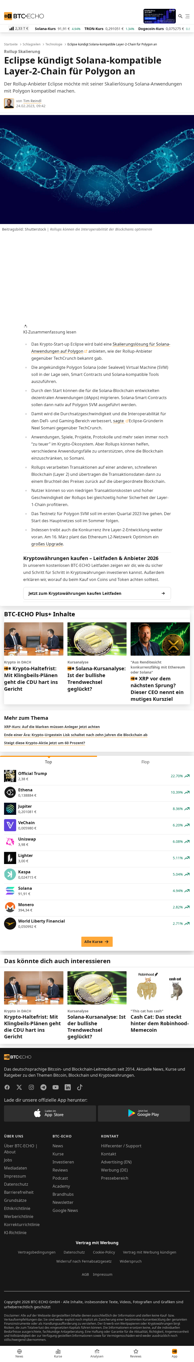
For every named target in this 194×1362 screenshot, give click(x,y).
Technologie (53, 44)
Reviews (60, 1170)
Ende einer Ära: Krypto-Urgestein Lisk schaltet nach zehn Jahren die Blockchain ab (76, 734)
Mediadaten (15, 1168)
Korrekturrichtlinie (22, 1224)
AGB (85, 1274)
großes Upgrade (47, 544)
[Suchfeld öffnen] (180, 16)
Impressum (15, 1176)
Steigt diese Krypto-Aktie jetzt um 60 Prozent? (44, 742)
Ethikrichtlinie (17, 1208)
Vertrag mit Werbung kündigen (149, 1252)
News (58, 1146)
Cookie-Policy (104, 1252)
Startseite (11, 44)
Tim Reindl (32, 100)
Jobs (8, 1160)
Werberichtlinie (18, 1216)
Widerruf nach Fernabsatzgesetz (84, 1261)
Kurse (58, 1154)
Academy (61, 1186)
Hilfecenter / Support (121, 1146)
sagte (119, 421)
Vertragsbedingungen (37, 1252)
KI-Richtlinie (15, 1232)
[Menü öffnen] (187, 16)
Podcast (60, 1178)
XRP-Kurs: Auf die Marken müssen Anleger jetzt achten (52, 726)
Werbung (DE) (114, 1170)
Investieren (63, 1162)
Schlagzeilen (31, 44)
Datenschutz (16, 1184)
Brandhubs (63, 1194)
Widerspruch (131, 1261)
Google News (65, 1210)
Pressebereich (114, 1178)
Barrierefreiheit (19, 1192)
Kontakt (108, 1154)
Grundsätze (15, 1200)
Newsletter (63, 1202)
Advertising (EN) (116, 1162)
